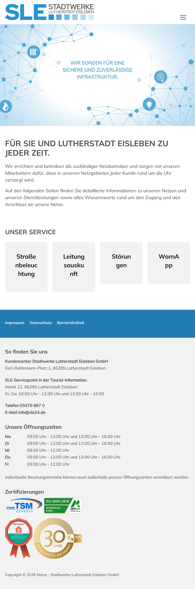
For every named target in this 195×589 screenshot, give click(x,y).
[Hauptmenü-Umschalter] (183, 17)
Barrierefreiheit (70, 322)
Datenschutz (40, 322)
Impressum (14, 322)
